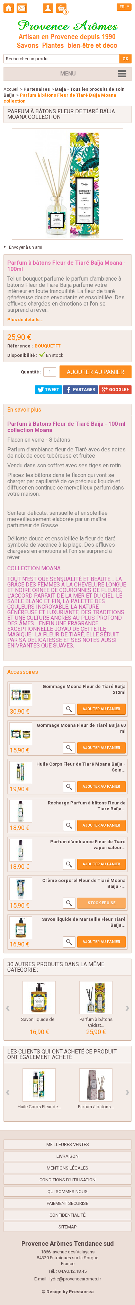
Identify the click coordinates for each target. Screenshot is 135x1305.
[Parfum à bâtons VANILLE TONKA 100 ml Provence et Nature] (95, 1085)
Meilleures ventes (67, 1144)
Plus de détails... (25, 319)
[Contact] (22, 8)
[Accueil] (9, 8)
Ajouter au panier (101, 709)
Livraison (67, 1156)
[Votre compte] (48, 8)
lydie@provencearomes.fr (75, 1278)
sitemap (67, 1226)
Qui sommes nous (67, 1191)
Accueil (10, 89)
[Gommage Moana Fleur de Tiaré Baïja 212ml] (20, 695)
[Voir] (69, 709)
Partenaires (37, 89)
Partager (83, 389)
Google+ (118, 389)
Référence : (20, 346)
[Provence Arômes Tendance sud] (67, 33)
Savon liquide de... (39, 1019)
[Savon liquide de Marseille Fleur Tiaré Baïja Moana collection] (20, 927)
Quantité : (31, 371)
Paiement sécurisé (67, 1203)
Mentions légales (67, 1168)
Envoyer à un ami (25, 247)
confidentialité (68, 1215)
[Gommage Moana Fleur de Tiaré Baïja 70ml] (20, 733)
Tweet (51, 389)
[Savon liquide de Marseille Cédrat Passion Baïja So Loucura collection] (39, 997)
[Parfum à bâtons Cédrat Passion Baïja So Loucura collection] (95, 997)
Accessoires (22, 672)
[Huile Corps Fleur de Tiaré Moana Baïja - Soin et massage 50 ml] (20, 772)
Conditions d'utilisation (67, 1179)
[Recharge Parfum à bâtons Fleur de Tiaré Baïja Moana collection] (20, 811)
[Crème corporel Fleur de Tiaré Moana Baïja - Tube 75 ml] (20, 889)
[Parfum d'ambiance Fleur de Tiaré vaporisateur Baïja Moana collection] (20, 850)
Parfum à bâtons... (96, 1106)
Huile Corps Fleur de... (39, 1106)
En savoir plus (24, 409)
